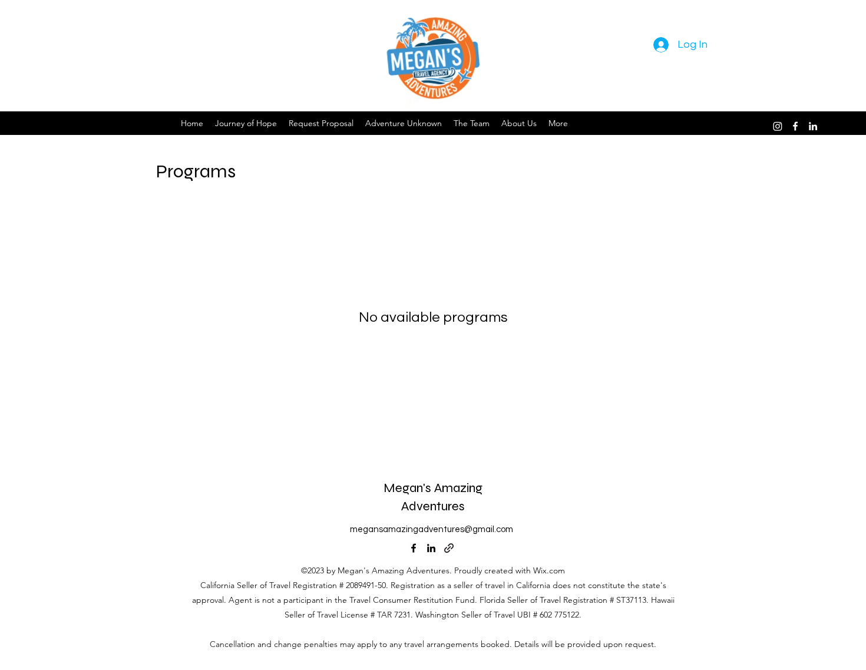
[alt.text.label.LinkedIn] (813, 126)
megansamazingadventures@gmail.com (431, 529)
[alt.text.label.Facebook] (795, 126)
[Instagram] (778, 126)
